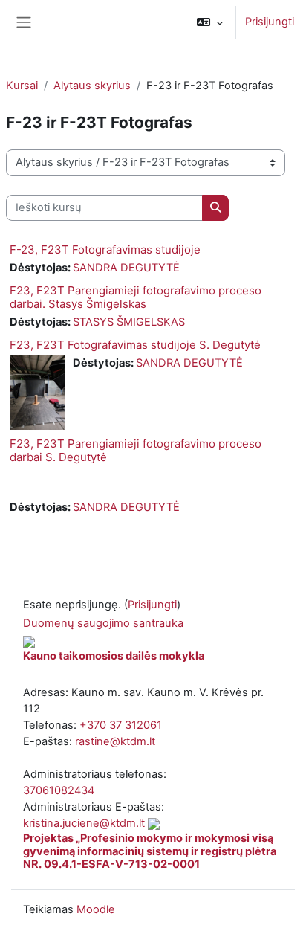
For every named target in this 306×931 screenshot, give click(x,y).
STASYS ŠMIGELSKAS (129, 322)
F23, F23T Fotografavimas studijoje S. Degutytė (135, 345)
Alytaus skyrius (92, 85)
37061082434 (58, 790)
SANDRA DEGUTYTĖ (126, 267)
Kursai (22, 85)
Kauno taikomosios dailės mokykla (113, 656)
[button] (209, 22)
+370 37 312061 (120, 725)
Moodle (95, 909)
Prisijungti (269, 21)
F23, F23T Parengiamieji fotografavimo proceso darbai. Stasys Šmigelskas (135, 297)
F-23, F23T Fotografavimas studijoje (105, 249)
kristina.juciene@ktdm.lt (84, 823)
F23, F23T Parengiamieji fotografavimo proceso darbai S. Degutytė (135, 450)
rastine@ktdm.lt (115, 741)
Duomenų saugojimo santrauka (103, 623)
